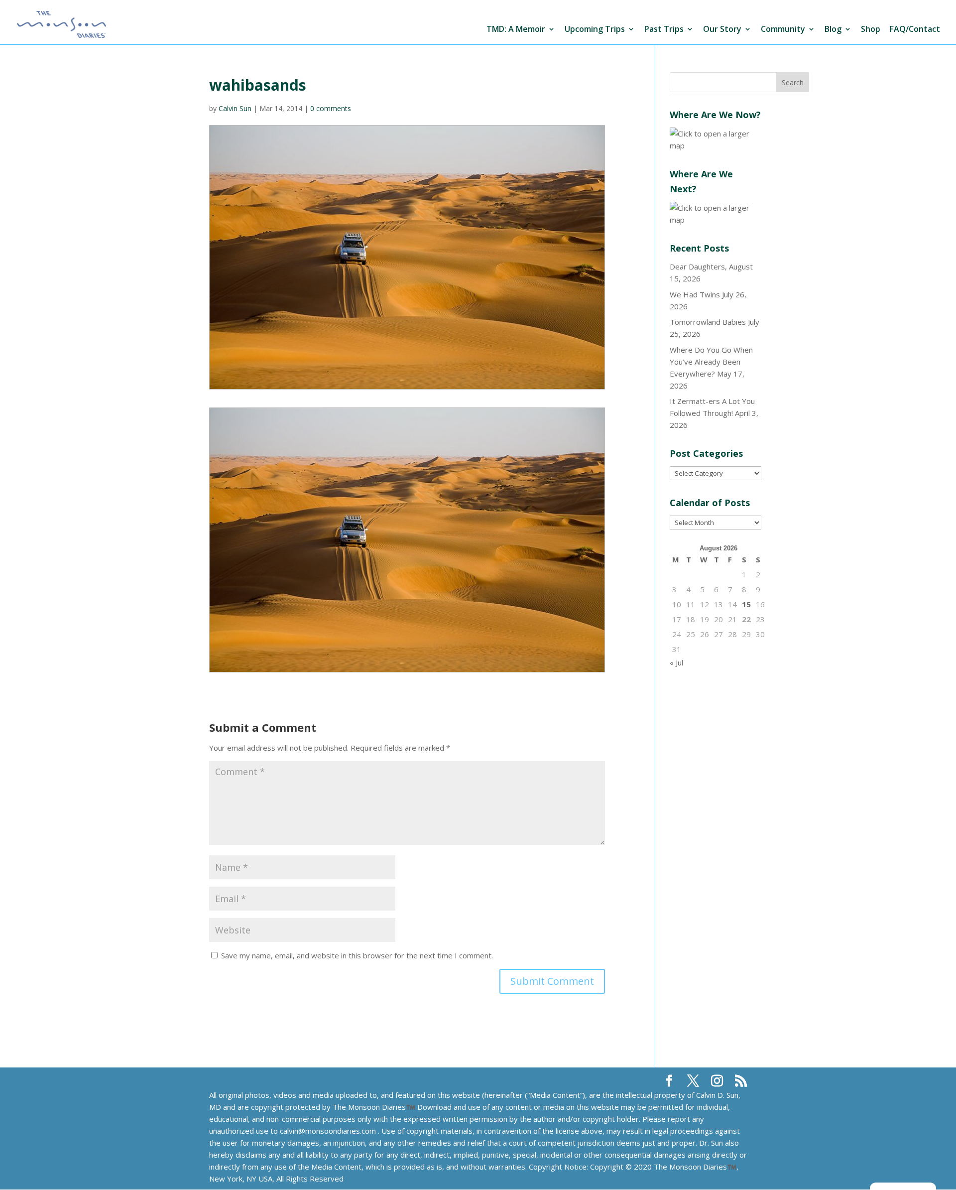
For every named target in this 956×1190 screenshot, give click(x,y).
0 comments (330, 108)
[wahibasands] (407, 539)
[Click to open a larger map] (715, 145)
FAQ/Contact (915, 29)
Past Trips (664, 29)
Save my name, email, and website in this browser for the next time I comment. (357, 955)
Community (783, 29)
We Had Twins (695, 294)
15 (746, 604)
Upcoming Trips (595, 29)
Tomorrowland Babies (708, 322)
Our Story (722, 29)
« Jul (676, 662)
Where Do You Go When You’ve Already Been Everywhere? (711, 362)
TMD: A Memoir (515, 29)
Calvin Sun (235, 108)
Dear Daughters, (698, 266)
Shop (870, 29)
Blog (833, 29)
